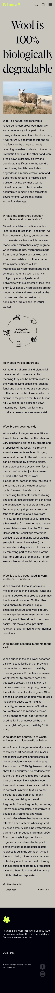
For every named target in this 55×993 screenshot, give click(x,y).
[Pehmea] (12, 4)
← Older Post (9, 889)
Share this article (14, 884)
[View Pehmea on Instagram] (42, 974)
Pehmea (13, 965)
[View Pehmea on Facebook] (42, 967)
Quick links (9, 952)
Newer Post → (45, 889)
